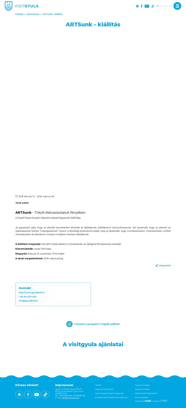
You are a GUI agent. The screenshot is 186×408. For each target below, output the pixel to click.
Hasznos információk (104, 389)
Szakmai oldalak (142, 389)
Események (33, 14)
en (169, 6)
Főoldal (19, 14)
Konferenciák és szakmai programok (111, 397)
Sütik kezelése (141, 397)
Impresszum (64, 385)
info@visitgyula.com (70, 398)
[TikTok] (152, 6)
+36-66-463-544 (27, 296)
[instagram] (137, 6)
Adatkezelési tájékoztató (146, 393)
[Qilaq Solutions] (164, 401)
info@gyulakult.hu (28, 300)
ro (163, 6)
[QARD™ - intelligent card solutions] (148, 401)
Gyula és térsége (142, 385)
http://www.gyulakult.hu (31, 292)
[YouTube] (147, 6)
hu (157, 6)
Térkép (98, 385)
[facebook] (141, 6)
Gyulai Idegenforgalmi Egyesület (109, 393)
